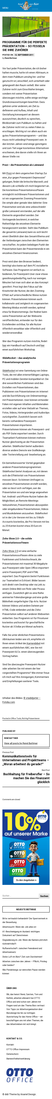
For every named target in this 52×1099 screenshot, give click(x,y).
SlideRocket (8, 370)
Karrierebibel (33, 643)
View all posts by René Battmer (21, 743)
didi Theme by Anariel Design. (20, 1094)
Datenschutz (12, 1054)
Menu (5, 8)
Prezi (9, 173)
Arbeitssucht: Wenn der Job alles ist (19, 927)
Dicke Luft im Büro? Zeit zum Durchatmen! (22, 956)
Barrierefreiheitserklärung (18, 1058)
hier (4, 345)
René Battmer (11, 58)
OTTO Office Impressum (17, 1049)
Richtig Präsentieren (31, 718)
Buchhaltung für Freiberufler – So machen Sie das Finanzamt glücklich (26, 776)
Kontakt (10, 1044)
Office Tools (16, 718)
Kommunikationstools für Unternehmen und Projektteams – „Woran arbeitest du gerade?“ (25, 758)
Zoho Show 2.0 (10, 551)
